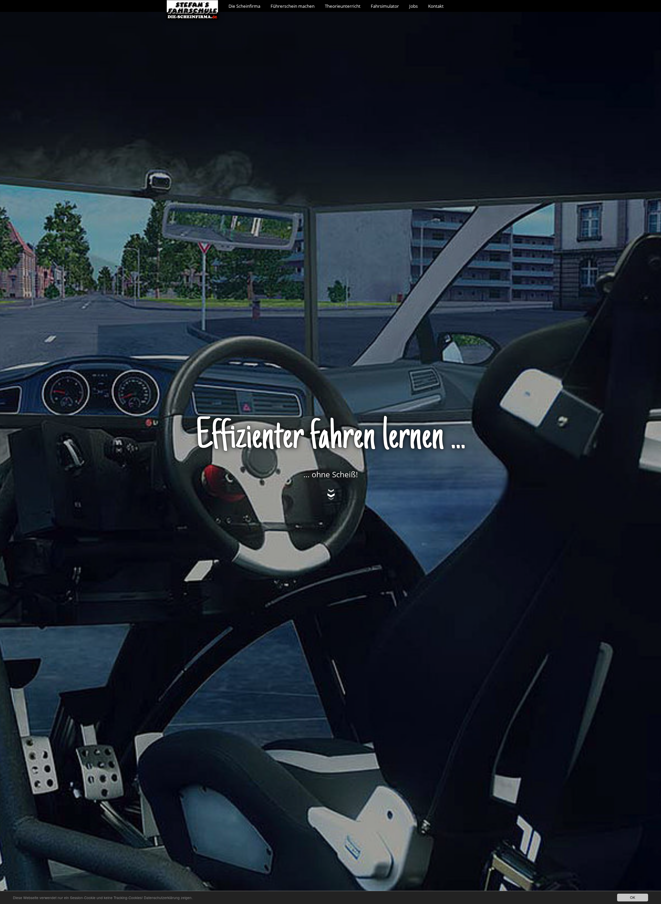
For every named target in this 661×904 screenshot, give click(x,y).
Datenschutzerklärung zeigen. (168, 897)
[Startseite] (195, 6)
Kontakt (436, 6)
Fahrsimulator (385, 6)
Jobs (413, 6)
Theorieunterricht (342, 6)
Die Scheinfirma (244, 6)
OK (632, 897)
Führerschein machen (292, 6)
